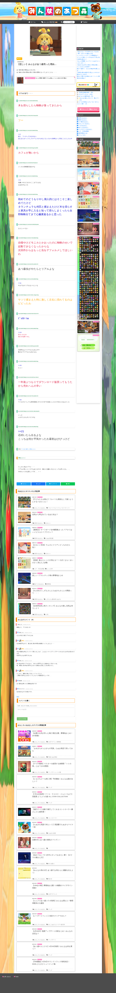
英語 (54, 833)
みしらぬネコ (52, 924)
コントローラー (52, 818)
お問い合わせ (7, 976)
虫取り (53, 863)
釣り (49, 863)
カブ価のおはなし (84, 121)
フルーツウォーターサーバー (61, 508)
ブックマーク (54, 483)
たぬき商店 (49, 538)
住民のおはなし (38, 523)
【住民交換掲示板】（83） (86, 92)
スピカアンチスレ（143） (86, 94)
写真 (49, 757)
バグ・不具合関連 (39, 568)
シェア (38, 483)
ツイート (24, 483)
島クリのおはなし (39, 584)
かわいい (48, 523)
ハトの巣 (58, 772)
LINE (68, 483)
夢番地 (49, 584)
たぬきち (58, 599)
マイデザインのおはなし (85, 129)
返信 (18, 632)
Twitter (17, 976)
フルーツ (50, 508)
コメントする (22, 718)
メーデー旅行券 (60, 924)
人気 (47, 614)
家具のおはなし (38, 538)
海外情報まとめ (83, 133)
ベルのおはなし (83, 125)
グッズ (50, 787)
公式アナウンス (52, 742)
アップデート (52, 772)
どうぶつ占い (82, 135)
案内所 (54, 599)
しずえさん (49, 599)
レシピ (49, 568)
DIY (52, 568)
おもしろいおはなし (40, 508)
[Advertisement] (88, 36)
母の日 (50, 879)
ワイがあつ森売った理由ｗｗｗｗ (28, 449)
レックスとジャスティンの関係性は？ (87, 55)
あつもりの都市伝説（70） (86, 96)
